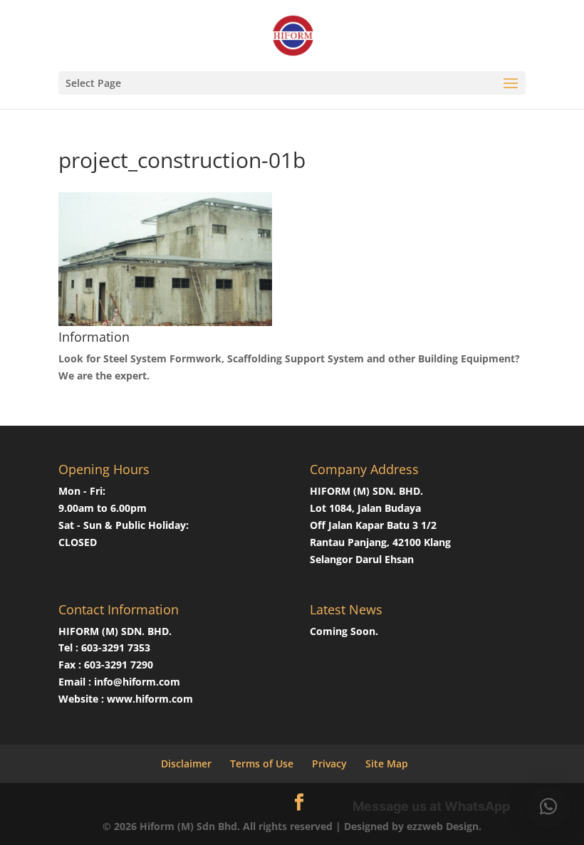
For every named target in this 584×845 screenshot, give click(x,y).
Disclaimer (186, 763)
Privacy (329, 763)
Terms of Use (261, 763)
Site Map (386, 763)
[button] (548, 806)
